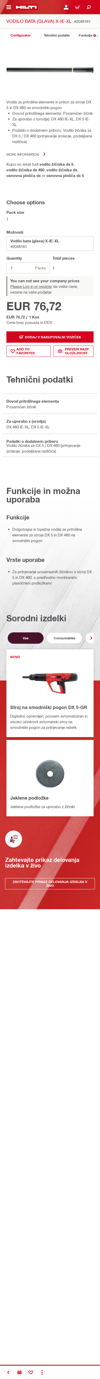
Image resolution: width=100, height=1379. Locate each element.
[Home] (26, 7)
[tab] (20, 35)
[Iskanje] (88, 7)
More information (22, 154)
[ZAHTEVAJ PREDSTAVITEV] (19, 1372)
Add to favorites (25, 351)
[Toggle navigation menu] (8, 7)
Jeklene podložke (29, 798)
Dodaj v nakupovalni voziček (53, 337)
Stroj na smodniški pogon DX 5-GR (48, 707)
